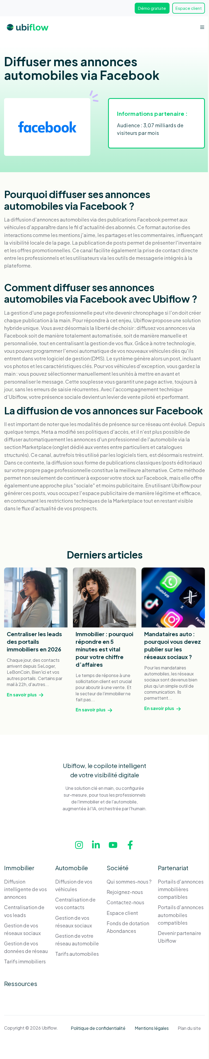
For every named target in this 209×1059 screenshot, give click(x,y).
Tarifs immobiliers (25, 961)
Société (117, 868)
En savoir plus (22, 694)
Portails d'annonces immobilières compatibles (181, 889)
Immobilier (19, 868)
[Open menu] (202, 27)
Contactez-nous (125, 902)
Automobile (71, 868)
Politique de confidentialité (98, 1028)
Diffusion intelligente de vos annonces (25, 889)
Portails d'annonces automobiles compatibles (181, 915)
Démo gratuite (152, 8)
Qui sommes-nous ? (129, 881)
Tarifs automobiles (77, 954)
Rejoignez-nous (125, 892)
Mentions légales (152, 1028)
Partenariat (173, 868)
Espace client (189, 8)
